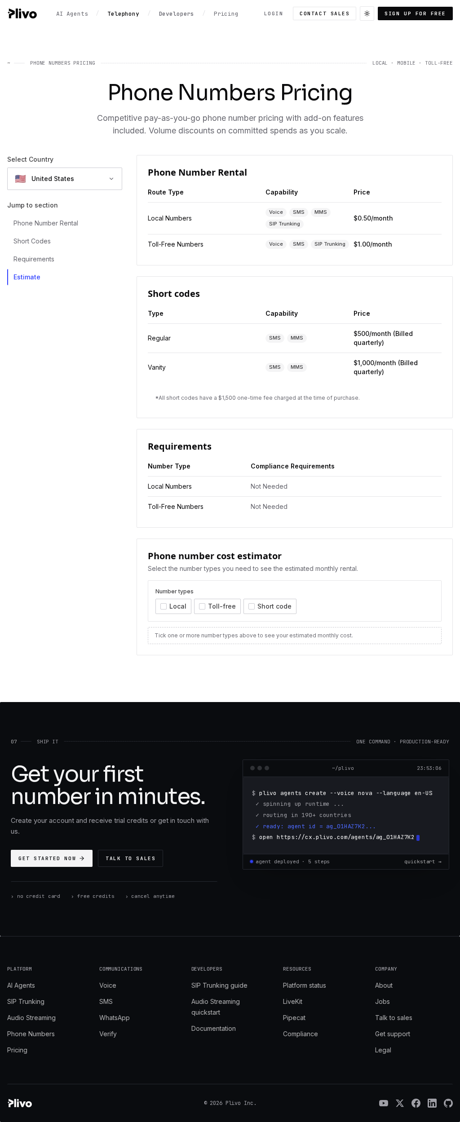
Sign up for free (415, 13)
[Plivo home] (22, 13)
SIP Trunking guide (219, 985)
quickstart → (423, 861)
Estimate (26, 277)
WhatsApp (114, 1017)
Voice (107, 985)
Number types (174, 591)
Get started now (47, 858)
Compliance (300, 1034)
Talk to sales (130, 858)
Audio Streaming (31, 1017)
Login (273, 13)
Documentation (213, 1028)
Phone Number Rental (45, 223)
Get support (392, 1034)
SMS (106, 1001)
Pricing (17, 1050)
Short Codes (32, 241)
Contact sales (324, 13)
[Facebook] (415, 1103)
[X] (399, 1103)
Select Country (30, 159)
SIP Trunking (25, 1001)
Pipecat (294, 1017)
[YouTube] (383, 1103)
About (384, 985)
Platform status (304, 985)
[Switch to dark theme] (367, 13)
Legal (383, 1050)
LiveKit (292, 1001)
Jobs (382, 1001)
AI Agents (21, 985)
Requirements (33, 259)
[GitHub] (448, 1103)
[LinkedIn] (432, 1103)
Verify (108, 1034)
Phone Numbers (31, 1034)
